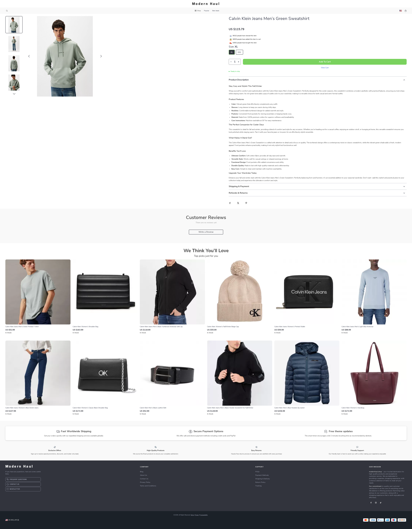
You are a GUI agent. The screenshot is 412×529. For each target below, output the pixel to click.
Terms (192, 515)
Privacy (197, 515)
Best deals (215, 10)
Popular (206, 10)
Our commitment (375, 486)
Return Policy (260, 482)
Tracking (258, 486)
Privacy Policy (145, 482)
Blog (141, 471)
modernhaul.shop (375, 471)
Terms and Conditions (148, 486)
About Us (143, 475)
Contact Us (144, 479)
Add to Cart (325, 62)
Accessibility (204, 515)
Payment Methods (262, 475)
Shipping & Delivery (262, 479)
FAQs (257, 471)
